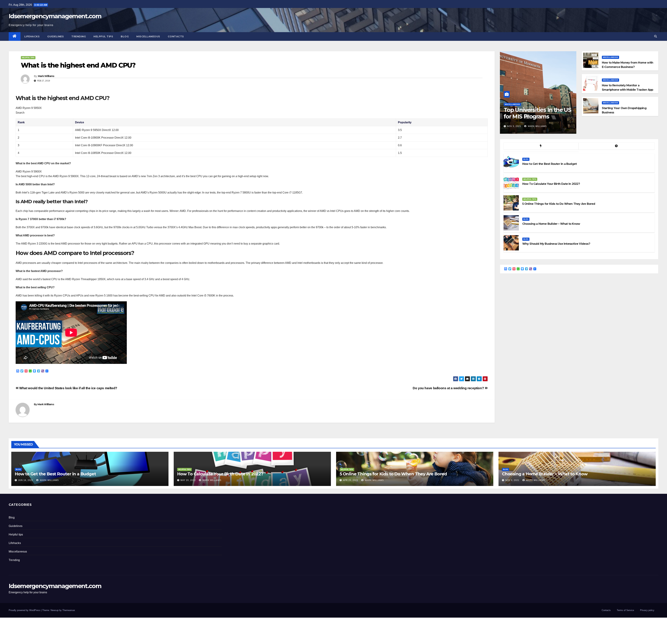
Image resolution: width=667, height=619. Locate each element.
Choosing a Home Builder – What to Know (544, 473)
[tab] (541, 146)
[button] (655, 36)
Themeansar (68, 610)
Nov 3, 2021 (514, 126)
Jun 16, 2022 (25, 480)
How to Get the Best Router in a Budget (55, 473)
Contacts (176, 36)
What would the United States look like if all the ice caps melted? (68, 388)
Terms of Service (625, 610)
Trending (78, 36)
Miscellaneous (148, 36)
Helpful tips (103, 36)
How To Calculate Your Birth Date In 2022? (220, 473)
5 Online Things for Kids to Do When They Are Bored (393, 473)
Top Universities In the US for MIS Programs (537, 113)
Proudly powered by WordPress (25, 610)
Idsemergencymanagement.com (55, 16)
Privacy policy (647, 610)
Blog (125, 36)
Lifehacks (32, 36)
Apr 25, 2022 (350, 480)
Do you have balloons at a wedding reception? (449, 388)
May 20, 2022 (188, 480)
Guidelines (55, 36)
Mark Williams (46, 76)
